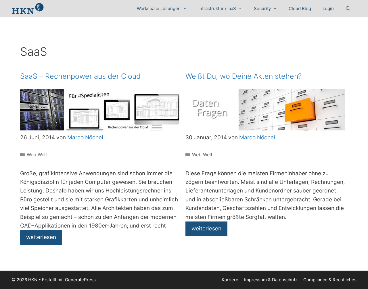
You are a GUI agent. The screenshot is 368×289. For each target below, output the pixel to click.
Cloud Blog (300, 8)
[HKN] (28, 8)
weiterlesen (41, 237)
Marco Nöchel (85, 137)
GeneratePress (80, 279)
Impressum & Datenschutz (271, 279)
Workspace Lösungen (159, 8)
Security (262, 8)
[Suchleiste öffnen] (348, 8)
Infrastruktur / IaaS (217, 8)
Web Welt (37, 154)
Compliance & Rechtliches (329, 279)
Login (328, 8)
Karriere (230, 279)
